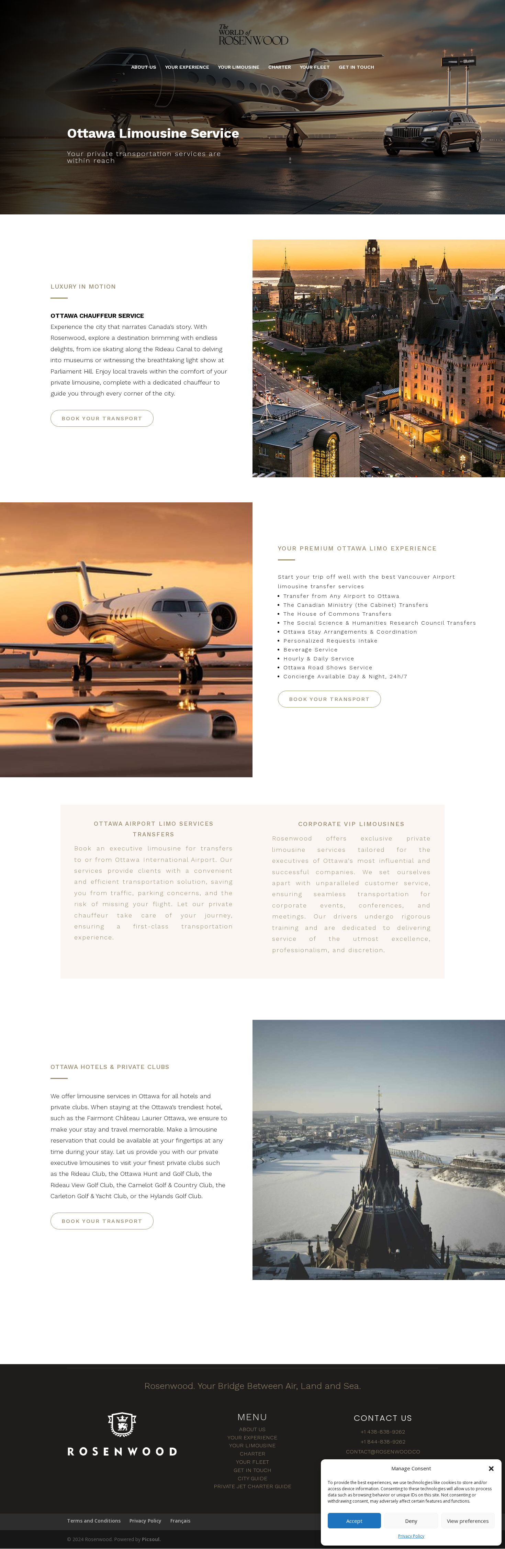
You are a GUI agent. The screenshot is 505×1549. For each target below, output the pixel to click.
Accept (354, 1520)
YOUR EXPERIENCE (187, 67)
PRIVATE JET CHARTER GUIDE (252, 1486)
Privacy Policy (411, 1536)
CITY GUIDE (252, 1478)
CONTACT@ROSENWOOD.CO (383, 1451)
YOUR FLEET (315, 67)
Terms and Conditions (94, 1520)
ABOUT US (143, 67)
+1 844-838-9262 (383, 1441)
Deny (411, 1520)
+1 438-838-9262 (383, 1431)
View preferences (468, 1520)
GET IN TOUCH (356, 67)
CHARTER (279, 67)
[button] (491, 1468)
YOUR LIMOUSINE (238, 67)
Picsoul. (151, 1539)
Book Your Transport (102, 418)
